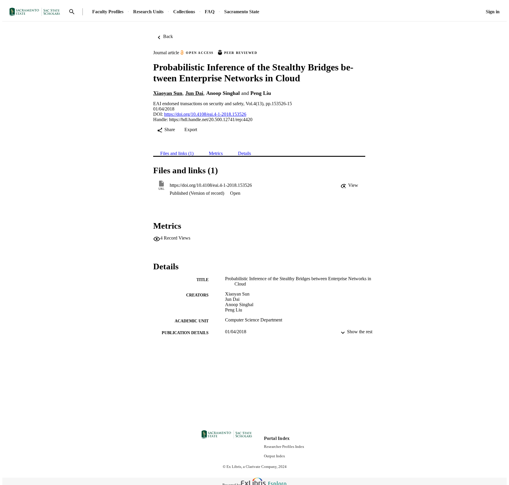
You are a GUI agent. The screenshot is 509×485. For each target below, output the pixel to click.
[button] (349, 185)
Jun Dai (194, 93)
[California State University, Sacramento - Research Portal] (36, 12)
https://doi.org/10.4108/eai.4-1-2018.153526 (205, 114)
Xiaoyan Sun (167, 93)
